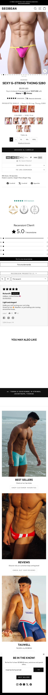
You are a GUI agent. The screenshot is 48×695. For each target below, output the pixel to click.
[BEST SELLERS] (24, 444)
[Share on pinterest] (13, 318)
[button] (11, 98)
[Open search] (2, 279)
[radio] (15, 108)
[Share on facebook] (4, 318)
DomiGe (24, 80)
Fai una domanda (24, 170)
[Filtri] (8, 279)
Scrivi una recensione (24, 259)
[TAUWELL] (24, 609)
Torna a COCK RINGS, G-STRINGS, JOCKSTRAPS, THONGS (25, 393)
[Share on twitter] (8, 318)
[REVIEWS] (24, 526)
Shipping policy (24, 165)
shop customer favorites (24, 487)
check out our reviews (24, 570)
